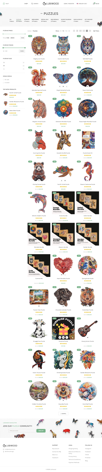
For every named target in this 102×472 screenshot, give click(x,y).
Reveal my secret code (51, 254)
